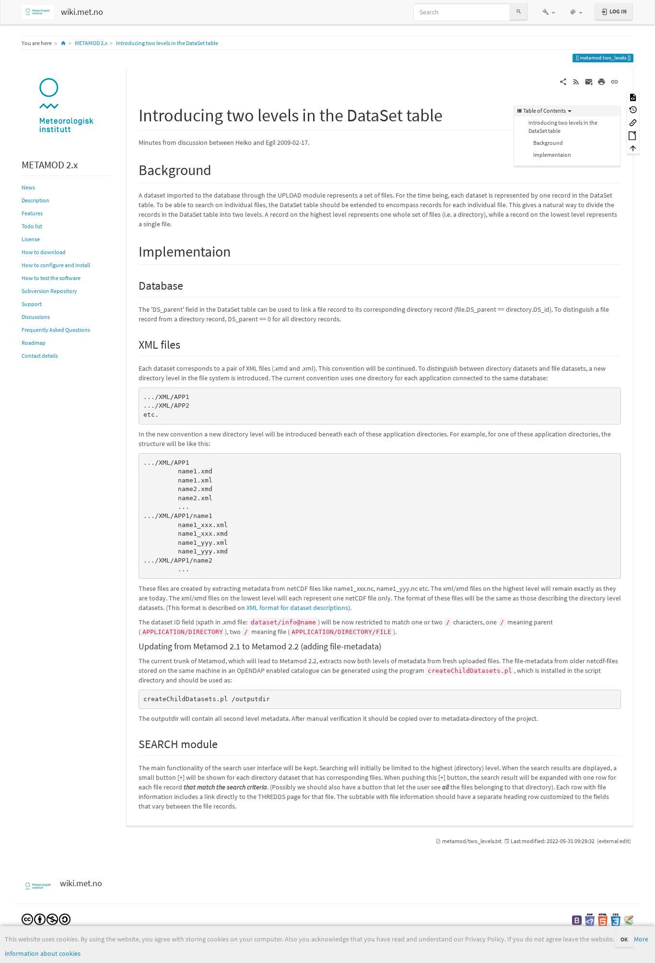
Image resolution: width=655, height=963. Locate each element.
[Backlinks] (633, 122)
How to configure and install (56, 265)
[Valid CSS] (615, 919)
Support (32, 303)
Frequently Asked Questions (56, 329)
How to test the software (51, 278)
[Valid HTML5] (603, 919)
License (31, 239)
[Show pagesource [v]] (633, 97)
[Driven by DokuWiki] (628, 919)
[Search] (519, 12)
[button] (548, 12)
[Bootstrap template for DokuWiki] (577, 919)
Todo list (32, 226)
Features (32, 213)
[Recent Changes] (576, 81)
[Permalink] (614, 81)
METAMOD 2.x (91, 43)
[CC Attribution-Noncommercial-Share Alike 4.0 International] (46, 918)
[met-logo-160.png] (67, 106)
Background (548, 142)
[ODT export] (633, 135)
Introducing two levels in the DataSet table (167, 43)
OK (624, 939)
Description (35, 200)
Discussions (36, 316)
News (28, 187)
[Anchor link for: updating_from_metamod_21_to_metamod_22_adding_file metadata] (385, 645)
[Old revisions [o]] (633, 110)
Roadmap (34, 342)
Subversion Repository (49, 290)
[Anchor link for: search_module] (223, 743)
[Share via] (563, 81)
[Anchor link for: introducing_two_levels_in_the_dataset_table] (451, 113)
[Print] (601, 81)
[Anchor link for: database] (189, 285)
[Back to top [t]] (633, 148)
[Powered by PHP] (590, 919)
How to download (44, 252)
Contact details (40, 355)
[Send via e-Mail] (589, 81)
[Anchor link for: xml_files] (186, 344)
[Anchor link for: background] (218, 169)
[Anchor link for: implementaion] (238, 250)
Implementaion (552, 154)
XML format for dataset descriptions (297, 607)
